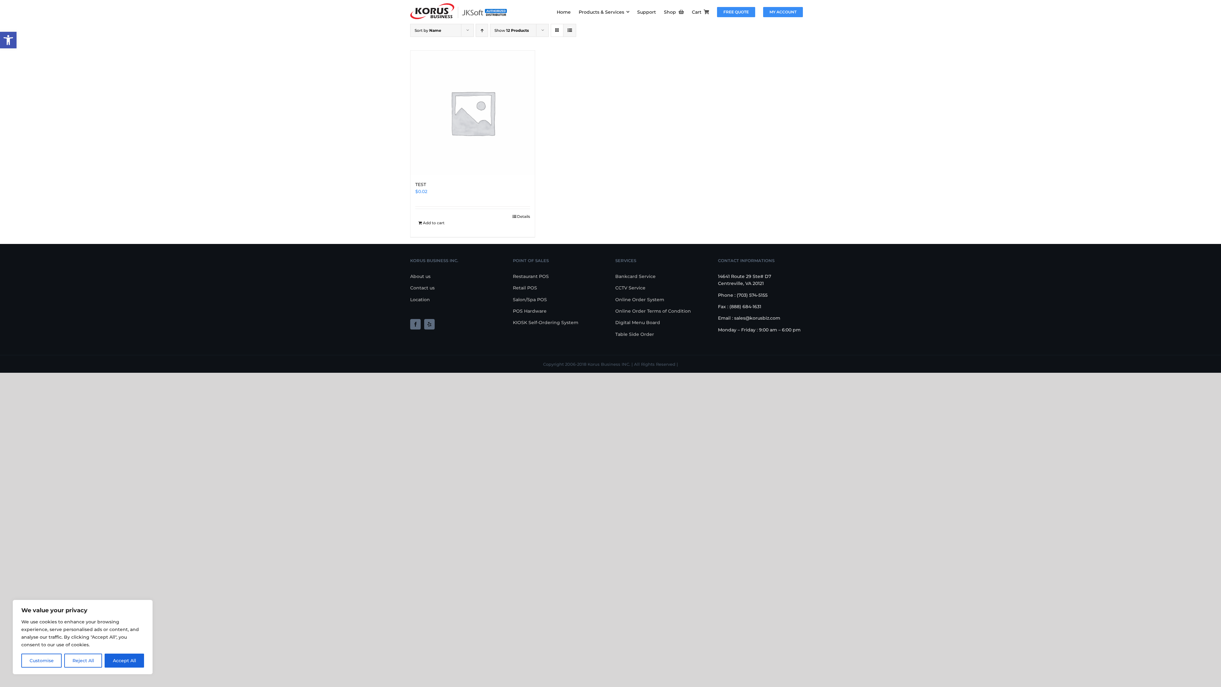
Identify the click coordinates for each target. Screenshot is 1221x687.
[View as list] (569, 30)
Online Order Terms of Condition (653, 311)
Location (420, 299)
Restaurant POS (531, 276)
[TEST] (472, 113)
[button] (8, 40)
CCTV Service (630, 288)
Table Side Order (634, 334)
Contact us (422, 288)
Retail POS (525, 288)
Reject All (83, 660)
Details (523, 216)
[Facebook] (415, 324)
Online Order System (639, 299)
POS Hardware (530, 311)
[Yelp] (429, 324)
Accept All (124, 660)
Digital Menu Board (637, 322)
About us (420, 276)
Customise (42, 660)
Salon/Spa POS (530, 299)
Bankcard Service (635, 276)
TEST (420, 184)
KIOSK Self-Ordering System (545, 322)
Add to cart (434, 222)
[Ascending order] (482, 30)
